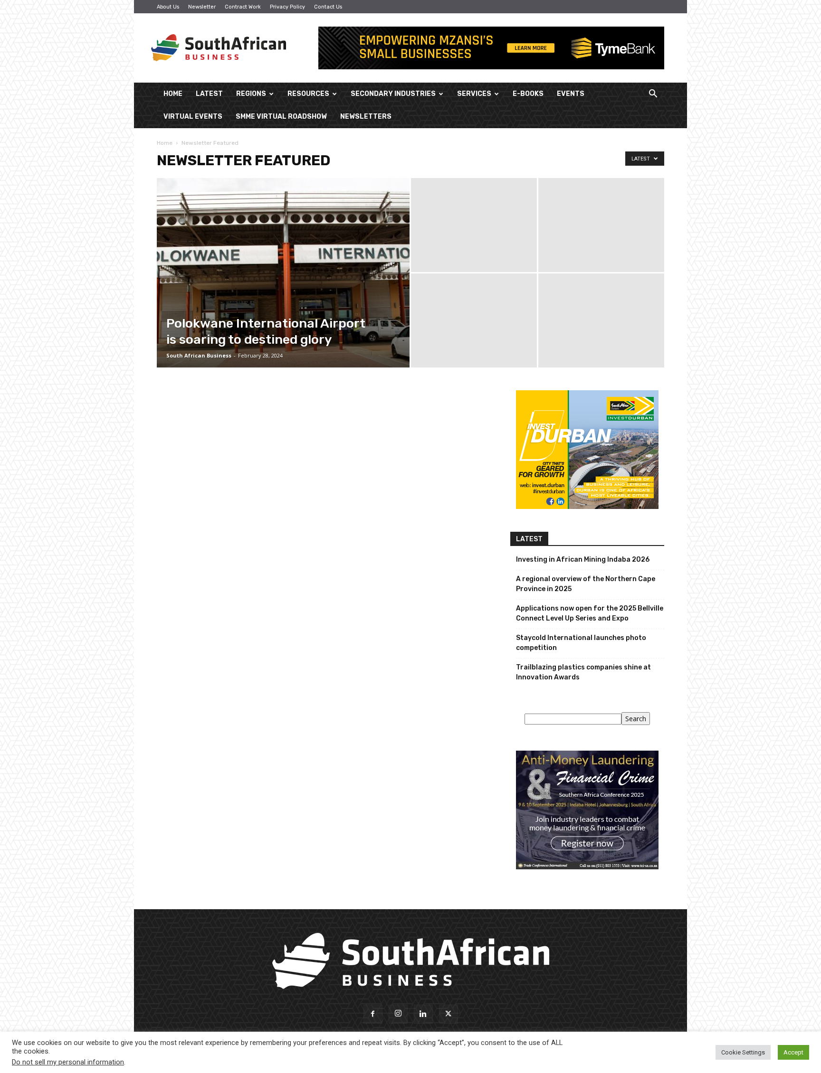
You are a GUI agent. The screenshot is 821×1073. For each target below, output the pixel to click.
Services (474, 94)
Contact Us (328, 7)
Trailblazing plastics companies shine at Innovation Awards (583, 672)
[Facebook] (372, 1014)
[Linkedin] (423, 1014)
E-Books (528, 94)
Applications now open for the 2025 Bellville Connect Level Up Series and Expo (589, 613)
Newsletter (202, 7)
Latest (209, 94)
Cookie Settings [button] (743, 1052)
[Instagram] (398, 1014)
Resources (308, 94)
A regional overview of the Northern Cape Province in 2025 (585, 584)
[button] (652, 94)
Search (635, 718)
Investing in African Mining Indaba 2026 (582, 559)
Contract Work (243, 7)
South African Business (198, 355)
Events (570, 94)
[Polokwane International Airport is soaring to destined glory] (283, 287)
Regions (251, 94)
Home (172, 94)
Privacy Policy (287, 7)
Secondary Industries (393, 94)
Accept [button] (793, 1052)
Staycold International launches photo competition (581, 643)
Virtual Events (192, 117)
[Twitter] (448, 1014)
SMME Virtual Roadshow (281, 117)
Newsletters (365, 117)
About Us (168, 7)
